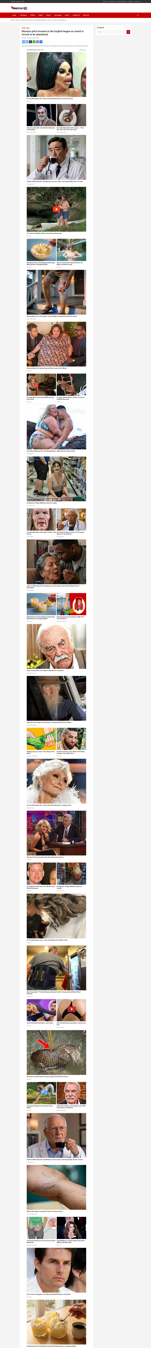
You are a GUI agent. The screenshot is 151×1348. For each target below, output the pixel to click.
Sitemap (130, 1)
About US (105, 1)
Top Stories (23, 15)
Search (128, 32)
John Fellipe (35, 38)
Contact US (137, 1)
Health (41, 15)
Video (28, 28)
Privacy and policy (121, 1)
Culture (48, 15)
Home (14, 15)
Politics (32, 15)
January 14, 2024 (26, 38)
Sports (67, 15)
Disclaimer (112, 1)
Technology (58, 15)
